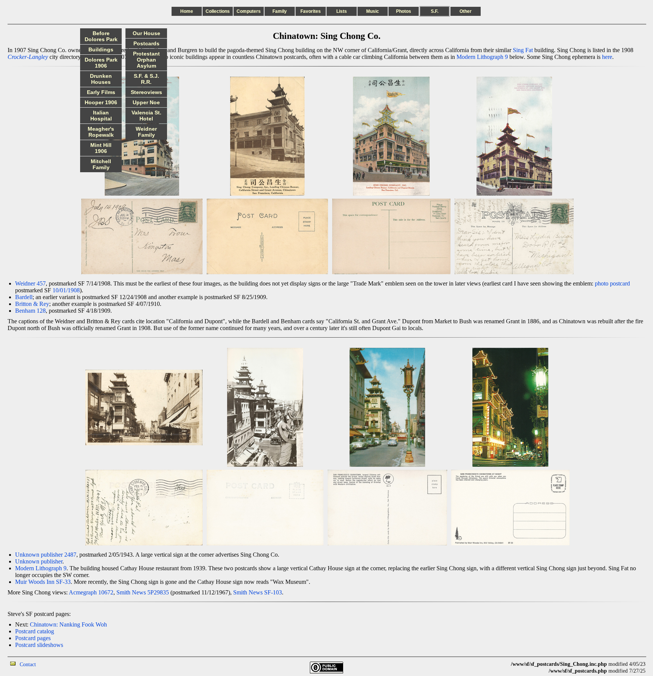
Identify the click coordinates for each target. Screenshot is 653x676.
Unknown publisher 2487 (45, 554)
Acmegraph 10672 (91, 592)
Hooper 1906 (101, 102)
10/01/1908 (66, 290)
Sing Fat (523, 50)
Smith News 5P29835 (142, 592)
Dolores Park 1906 (101, 63)
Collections (218, 11)
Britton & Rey (32, 304)
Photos (403, 11)
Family (279, 11)
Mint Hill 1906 (100, 148)
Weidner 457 (30, 283)
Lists (341, 11)
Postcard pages (33, 638)
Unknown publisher (38, 561)
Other (466, 11)
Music (372, 11)
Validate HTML (53, 664)
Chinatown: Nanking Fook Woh (68, 624)
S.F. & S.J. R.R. (146, 79)
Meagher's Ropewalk (101, 132)
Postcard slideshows (39, 645)
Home (186, 11)
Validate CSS (497, 664)
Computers (249, 11)
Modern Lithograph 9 (482, 57)
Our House (146, 33)
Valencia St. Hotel (146, 116)
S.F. (434, 11)
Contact (28, 664)
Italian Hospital (101, 116)
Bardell (23, 297)
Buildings (100, 49)
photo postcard (612, 283)
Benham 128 (30, 310)
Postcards (146, 43)
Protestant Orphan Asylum (146, 60)
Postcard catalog (34, 631)
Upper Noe (146, 102)
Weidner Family (146, 132)
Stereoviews (146, 92)
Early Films (101, 92)
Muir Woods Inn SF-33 (43, 582)
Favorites (310, 11)
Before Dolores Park (101, 36)
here (607, 57)
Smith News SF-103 (257, 592)
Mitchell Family (101, 164)
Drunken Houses (101, 79)
